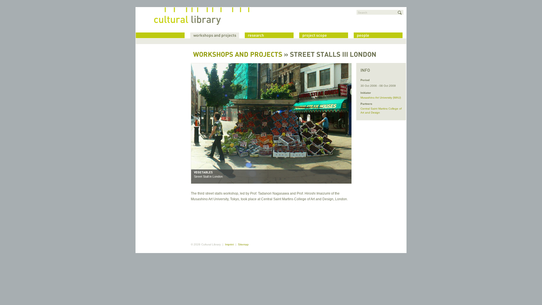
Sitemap (243, 244)
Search (362, 12)
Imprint (229, 244)
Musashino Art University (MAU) (380, 97)
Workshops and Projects (237, 55)
